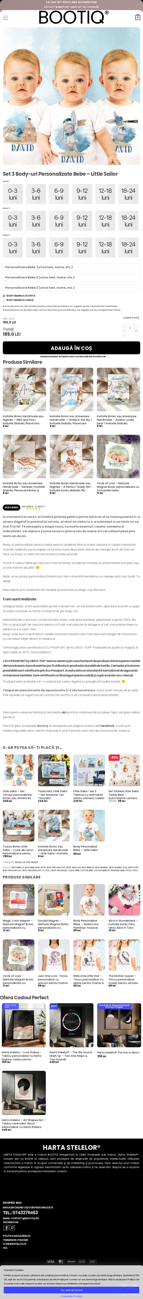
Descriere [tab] (11, 507)
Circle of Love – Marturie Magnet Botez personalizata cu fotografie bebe (118, 487)
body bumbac (101, 867)
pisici (135, 870)
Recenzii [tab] (28, 506)
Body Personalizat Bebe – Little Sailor (85, 848)
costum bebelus (102, 870)
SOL (5, 1248)
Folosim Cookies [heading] (13, 1270)
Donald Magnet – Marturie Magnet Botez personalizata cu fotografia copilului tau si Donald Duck (53, 928)
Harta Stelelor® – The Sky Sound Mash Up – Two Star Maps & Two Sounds (71, 1056)
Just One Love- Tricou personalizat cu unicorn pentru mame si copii (53, 981)
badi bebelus (18, 867)
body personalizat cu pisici (36, 870)
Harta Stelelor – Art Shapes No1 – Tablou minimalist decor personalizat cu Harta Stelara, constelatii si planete (24, 1125)
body (68, 867)
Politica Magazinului (16, 1236)
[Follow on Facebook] (6, 1227)
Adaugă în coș (71, 348)
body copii (133, 867)
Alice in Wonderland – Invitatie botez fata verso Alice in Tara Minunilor (123, 926)
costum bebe (86, 870)
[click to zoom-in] (71, 97)
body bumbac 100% (118, 867)
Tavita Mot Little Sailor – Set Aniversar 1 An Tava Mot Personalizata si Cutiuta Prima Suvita (52, 798)
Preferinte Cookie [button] (71, 1296)
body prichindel (59, 870)
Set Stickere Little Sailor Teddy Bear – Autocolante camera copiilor (124, 797)
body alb (76, 867)
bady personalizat (56, 867)
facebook (107, 726)
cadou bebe (74, 870)
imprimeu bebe (118, 870)
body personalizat (12, 870)
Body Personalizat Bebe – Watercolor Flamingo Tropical (86, 924)
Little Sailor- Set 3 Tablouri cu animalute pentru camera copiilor (88, 795)
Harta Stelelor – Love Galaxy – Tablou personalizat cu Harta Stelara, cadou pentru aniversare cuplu (22, 1058)
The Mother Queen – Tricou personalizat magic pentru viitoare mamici (123, 981)
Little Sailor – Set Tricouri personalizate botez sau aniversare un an (17, 797)
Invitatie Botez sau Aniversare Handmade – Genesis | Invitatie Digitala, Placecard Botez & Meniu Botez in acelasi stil (24, 489)
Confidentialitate (14, 1244)
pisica (128, 870)
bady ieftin (40, 867)
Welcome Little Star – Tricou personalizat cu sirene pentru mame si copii (88, 981)
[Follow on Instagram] (12, 1227)
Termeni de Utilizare (15, 1240)
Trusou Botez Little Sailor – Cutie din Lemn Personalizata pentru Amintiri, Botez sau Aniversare (18, 853)
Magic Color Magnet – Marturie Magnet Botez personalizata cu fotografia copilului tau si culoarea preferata (18, 928)
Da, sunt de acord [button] (71, 1290)
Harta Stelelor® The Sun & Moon (118, 1052)
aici (64, 712)
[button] (5, 18)
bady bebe (29, 867)
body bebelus (88, 867)
